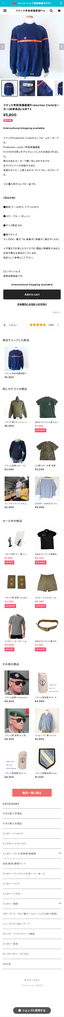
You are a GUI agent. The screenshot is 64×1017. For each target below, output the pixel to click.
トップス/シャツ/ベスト (14, 843)
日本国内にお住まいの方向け (32, 304)
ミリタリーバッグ (11, 883)
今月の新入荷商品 (12, 813)
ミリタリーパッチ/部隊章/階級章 (19, 853)
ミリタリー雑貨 (10, 903)
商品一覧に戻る (32, 793)
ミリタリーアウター (12, 893)
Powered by (28, 985)
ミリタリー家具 (10, 943)
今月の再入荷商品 (12, 823)
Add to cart (32, 294)
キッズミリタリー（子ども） (16, 953)
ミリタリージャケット (13, 833)
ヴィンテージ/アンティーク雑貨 (19, 933)
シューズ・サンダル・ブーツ (16, 923)
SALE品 (7, 963)
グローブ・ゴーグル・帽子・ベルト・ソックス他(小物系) (30, 913)
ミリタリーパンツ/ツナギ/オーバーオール (24, 873)
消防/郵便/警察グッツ (14, 863)
